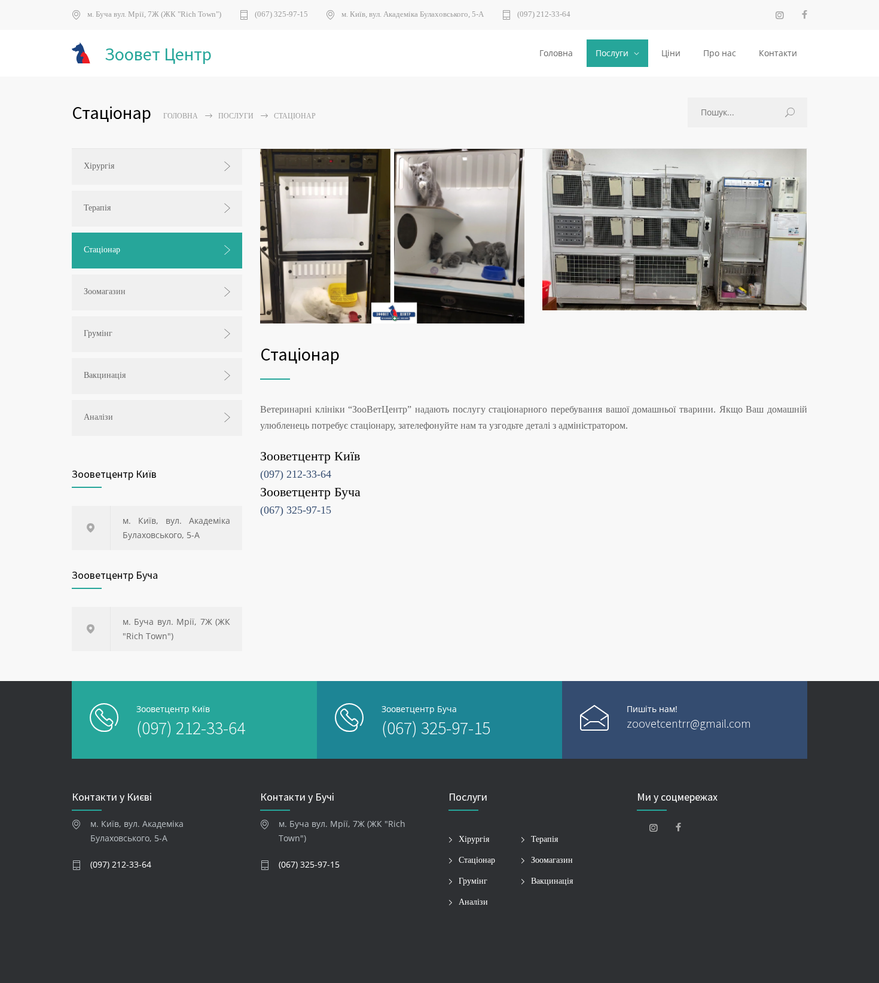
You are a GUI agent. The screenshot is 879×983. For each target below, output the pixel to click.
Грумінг (98, 333)
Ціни (670, 53)
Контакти (778, 53)
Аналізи (98, 417)
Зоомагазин (105, 291)
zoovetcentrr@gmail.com (689, 723)
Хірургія (99, 165)
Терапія (97, 207)
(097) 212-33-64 (543, 14)
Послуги (612, 53)
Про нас (719, 53)
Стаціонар (102, 249)
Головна (556, 53)
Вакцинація (105, 375)
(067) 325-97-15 (281, 14)
